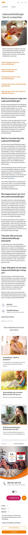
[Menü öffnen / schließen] (25, 2)
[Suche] (18, 2)
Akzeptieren (14, 532)
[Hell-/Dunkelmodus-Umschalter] (14, 492)
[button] (3, 2)
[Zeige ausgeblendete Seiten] (9, 444)
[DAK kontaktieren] (24, 498)
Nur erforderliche (14, 527)
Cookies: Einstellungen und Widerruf (11, 522)
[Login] (22, 2)
